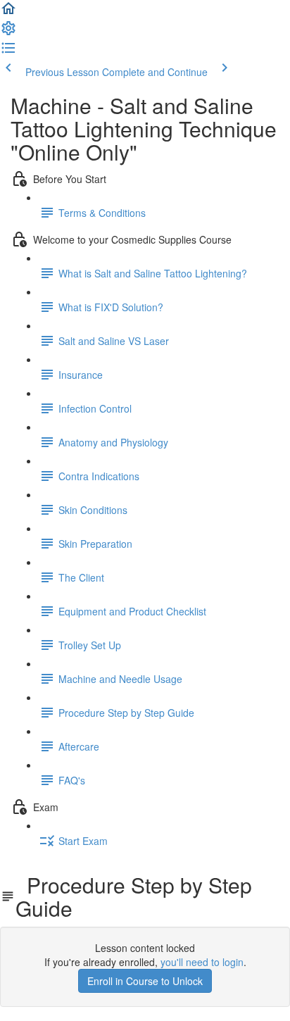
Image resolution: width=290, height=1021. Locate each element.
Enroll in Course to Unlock (145, 981)
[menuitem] (8, 32)
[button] (8, 13)
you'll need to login (202, 962)
